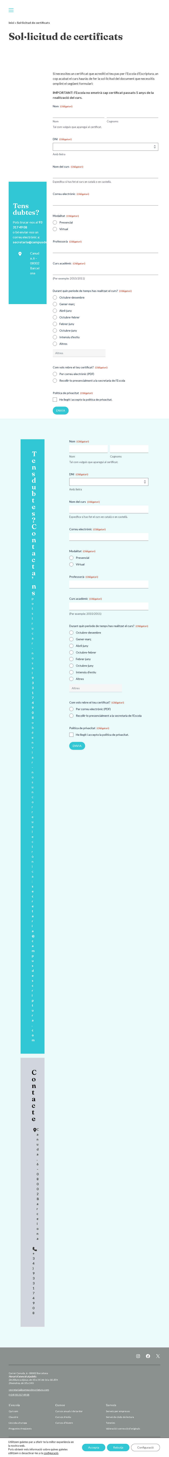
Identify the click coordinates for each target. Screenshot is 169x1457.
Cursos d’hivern (64, 1422)
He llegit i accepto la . (85, 399)
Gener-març (67, 304)
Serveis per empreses (118, 1411)
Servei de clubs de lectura (120, 1417)
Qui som (13, 1411)
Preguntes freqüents (20, 1428)
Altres (63, 343)
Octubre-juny (68, 330)
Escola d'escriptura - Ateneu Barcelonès (84, 10)
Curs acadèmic (69, 263)
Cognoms (112, 121)
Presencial (66, 222)
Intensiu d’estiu (69, 337)
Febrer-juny (66, 324)
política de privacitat (99, 399)
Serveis (111, 1405)
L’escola (14, 1405)
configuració (51, 1453)
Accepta (93, 1447)
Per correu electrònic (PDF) (76, 374)
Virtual (63, 229)
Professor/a (67, 241)
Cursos (60, 1405)
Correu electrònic (71, 194)
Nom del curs (68, 166)
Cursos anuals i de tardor (69, 1411)
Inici (11, 22)
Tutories (110, 1422)
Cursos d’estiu (63, 1417)
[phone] (35, 1249)
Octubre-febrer (69, 317)
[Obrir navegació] (11, 10)
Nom (56, 121)
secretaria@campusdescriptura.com (41, 242)
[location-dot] (20, 254)
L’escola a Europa (18, 1422)
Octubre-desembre (71, 297)
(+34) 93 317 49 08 (19, 1394)
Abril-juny (65, 310)
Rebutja (118, 1447)
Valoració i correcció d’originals (123, 1428)
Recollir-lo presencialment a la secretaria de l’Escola (92, 380)
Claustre (13, 1417)
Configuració (145, 1447)
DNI (62, 139)
